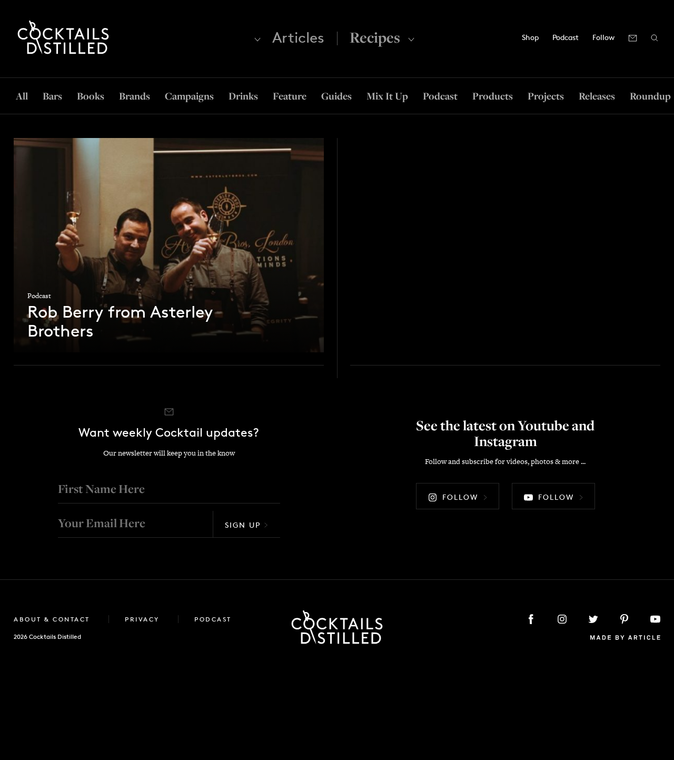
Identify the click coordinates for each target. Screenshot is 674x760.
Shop (530, 37)
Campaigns (189, 96)
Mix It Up (387, 96)
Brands (134, 96)
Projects (546, 96)
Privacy (143, 619)
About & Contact (53, 619)
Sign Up (243, 524)
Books (90, 96)
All (22, 96)
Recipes (375, 37)
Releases (597, 96)
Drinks (243, 96)
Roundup (650, 96)
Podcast (565, 37)
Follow (460, 496)
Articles (298, 37)
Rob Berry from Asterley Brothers (120, 322)
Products (492, 96)
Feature (289, 96)
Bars (52, 96)
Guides (336, 96)
